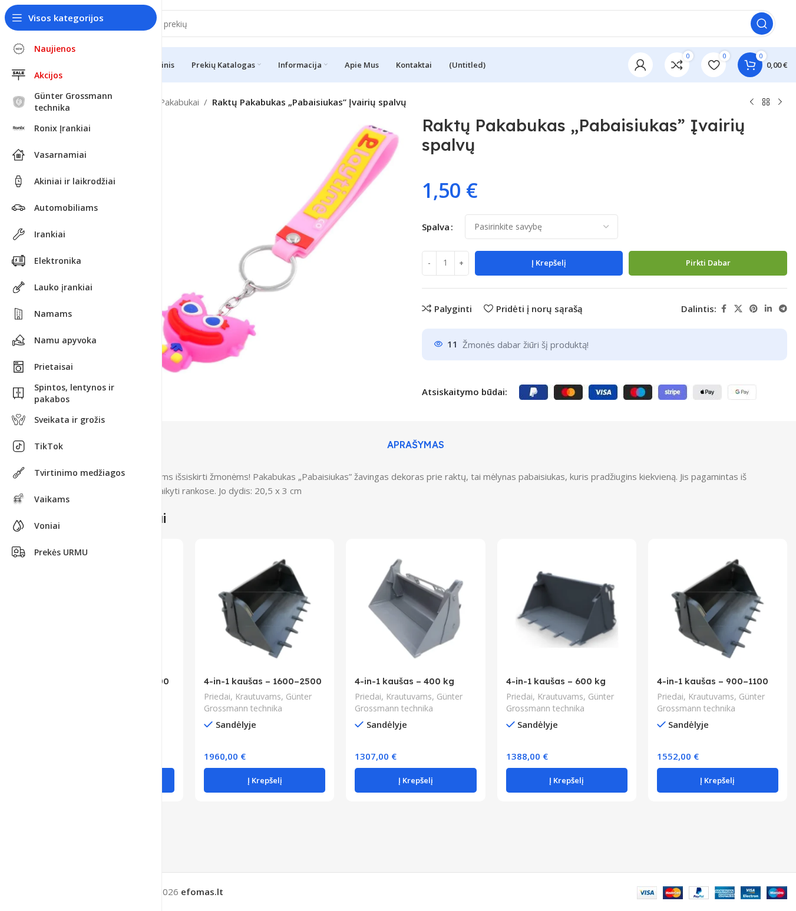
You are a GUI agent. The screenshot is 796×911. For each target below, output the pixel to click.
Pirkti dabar (708, 262)
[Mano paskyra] (640, 65)
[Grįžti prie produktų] (766, 102)
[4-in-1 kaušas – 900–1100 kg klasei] (717, 608)
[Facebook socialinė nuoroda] (723, 309)
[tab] (415, 445)
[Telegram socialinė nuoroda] (783, 309)
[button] (264, 780)
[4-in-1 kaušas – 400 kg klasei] (415, 608)
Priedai (217, 696)
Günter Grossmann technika (258, 702)
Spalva (436, 227)
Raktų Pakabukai (166, 102)
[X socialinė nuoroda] (738, 309)
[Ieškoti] (762, 23)
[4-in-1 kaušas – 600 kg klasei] (566, 608)
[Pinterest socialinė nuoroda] (753, 309)
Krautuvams (258, 696)
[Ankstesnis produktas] (752, 102)
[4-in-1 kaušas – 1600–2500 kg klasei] (264, 608)
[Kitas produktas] (780, 102)
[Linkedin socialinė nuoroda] (768, 309)
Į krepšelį (548, 262)
